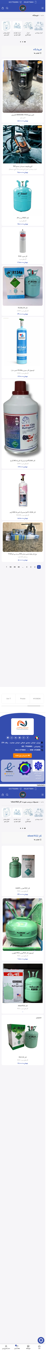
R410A (18, 515)
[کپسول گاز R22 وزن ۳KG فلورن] (23, 924)
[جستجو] (7, 8)
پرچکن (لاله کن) (23, 556)
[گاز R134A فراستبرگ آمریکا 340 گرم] (23, 419)
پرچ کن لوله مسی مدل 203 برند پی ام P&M (22, 554)
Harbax (8, 698)
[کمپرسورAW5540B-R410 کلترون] (23, 86)
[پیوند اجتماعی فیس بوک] (27, 737)
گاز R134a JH (22, 307)
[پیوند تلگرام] (8, 737)
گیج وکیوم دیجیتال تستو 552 (22, 166)
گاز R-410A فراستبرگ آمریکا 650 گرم (23, 512)
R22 (18, 891)
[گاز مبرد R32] (23, 241)
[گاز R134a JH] (23, 286)
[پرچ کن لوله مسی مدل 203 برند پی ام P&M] (23, 537)
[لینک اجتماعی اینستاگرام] (23, 737)
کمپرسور (22, 117)
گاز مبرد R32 (22, 256)
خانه (42, 15)
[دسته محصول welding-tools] (28, 29)
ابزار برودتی (33, 169)
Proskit (36, 698)
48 (19, 566)
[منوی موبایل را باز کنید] (42, 8)
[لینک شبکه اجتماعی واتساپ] (11, 737)
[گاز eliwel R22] (23, 983)
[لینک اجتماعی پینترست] (19, 737)
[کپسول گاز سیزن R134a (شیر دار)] (23, 343)
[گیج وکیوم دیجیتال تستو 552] (23, 144)
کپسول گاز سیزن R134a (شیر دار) (22, 370)
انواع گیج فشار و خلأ (23, 169)
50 (10, 566)
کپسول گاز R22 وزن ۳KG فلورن (23, 952)
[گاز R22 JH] (23, 1035)
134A (19, 310)
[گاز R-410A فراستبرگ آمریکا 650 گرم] (23, 490)
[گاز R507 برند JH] (23, 196)
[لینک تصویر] (37, 738)
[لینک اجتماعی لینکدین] (15, 737)
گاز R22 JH (23, 1057)
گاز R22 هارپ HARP (23, 888)
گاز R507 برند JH (23, 217)
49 (15, 566)
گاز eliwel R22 (23, 1005)
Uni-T (23, 698)
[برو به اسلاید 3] (20, 41)
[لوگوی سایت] (22, 8)
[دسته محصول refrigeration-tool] (39, 28)
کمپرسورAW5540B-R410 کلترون (22, 114)
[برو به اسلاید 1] (24, 41)
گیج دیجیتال (12, 169)
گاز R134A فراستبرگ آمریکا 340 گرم (22, 460)
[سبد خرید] (3, 8)
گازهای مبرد (22, 220)
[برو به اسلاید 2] (22, 41)
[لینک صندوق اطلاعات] (30, 2)
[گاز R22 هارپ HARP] (23, 866)
